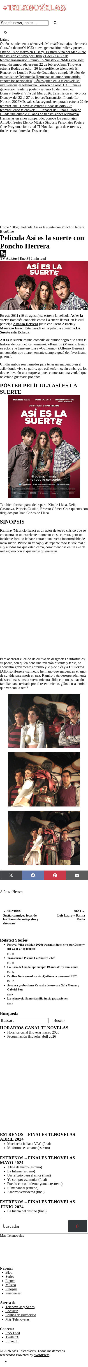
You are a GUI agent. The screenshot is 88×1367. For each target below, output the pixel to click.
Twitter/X (12, 1337)
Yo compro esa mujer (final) (27, 1179)
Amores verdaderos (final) (25, 1192)
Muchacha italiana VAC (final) (29, 1144)
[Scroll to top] (6, 1362)
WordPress (41, 1355)
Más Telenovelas (17, 1319)
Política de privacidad (20, 1315)
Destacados (40, 131)
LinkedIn (12, 1341)
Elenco (28, 122)
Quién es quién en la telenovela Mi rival (28, 44)
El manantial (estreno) (22, 1188)
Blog (9, 122)
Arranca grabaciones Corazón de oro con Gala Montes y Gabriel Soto (43, 987)
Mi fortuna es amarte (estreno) (28, 1148)
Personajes (66, 122)
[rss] (3, 1263)
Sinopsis (51, 122)
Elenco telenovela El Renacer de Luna (37, 110)
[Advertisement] (44, 179)
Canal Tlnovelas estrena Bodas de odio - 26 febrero (40, 66)
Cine (4, 127)
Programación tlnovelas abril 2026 (31, 1036)
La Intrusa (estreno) (21, 1171)
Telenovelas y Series (20, 1307)
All (2, 122)
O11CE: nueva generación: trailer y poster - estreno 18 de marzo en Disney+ (40, 89)
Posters (79, 122)
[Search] (55, 23)
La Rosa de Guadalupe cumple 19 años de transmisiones (40, 112)
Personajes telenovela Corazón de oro (33, 85)
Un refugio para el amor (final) (29, 1175)
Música (39, 122)
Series (18, 122)
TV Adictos (9, 258)
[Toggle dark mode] (6, 32)
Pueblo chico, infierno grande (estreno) (35, 1183)
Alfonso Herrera (11, 892)
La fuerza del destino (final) (26, 1211)
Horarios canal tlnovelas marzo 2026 (33, 1032)
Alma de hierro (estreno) (24, 1167)
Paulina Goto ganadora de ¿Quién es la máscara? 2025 (42, 976)
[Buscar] (77, 1226)
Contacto (11, 1311)
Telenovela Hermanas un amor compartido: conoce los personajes (39, 116)
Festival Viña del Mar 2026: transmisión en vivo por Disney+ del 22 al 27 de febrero (43, 56)
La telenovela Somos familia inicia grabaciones (37, 998)
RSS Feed (9, 1253)
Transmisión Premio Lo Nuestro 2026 (37, 60)
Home (4, 227)
